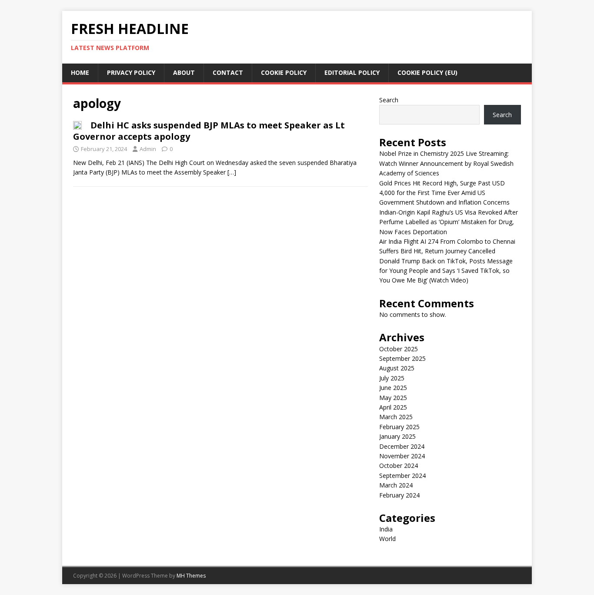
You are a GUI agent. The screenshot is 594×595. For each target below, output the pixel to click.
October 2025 (398, 349)
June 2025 (393, 387)
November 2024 (402, 456)
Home (80, 72)
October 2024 (398, 465)
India (386, 529)
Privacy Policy (131, 72)
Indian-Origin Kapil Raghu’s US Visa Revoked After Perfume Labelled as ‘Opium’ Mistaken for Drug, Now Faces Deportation (448, 222)
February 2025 (399, 427)
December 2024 (401, 446)
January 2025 (397, 436)
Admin (148, 149)
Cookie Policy (284, 72)
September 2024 (402, 475)
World (387, 538)
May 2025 (393, 397)
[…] (231, 172)
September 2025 (402, 358)
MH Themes (191, 575)
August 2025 (396, 368)
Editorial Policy (352, 72)
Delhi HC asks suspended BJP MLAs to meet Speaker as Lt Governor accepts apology (209, 130)
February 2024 (399, 495)
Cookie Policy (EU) (427, 72)
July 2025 (391, 378)
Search (388, 100)
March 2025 (396, 417)
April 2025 (393, 407)
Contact (228, 72)
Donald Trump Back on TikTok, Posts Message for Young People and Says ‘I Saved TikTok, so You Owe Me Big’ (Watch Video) (446, 271)
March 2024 (396, 485)
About (184, 72)
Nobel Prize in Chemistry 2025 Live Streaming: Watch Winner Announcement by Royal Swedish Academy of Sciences (446, 163)
